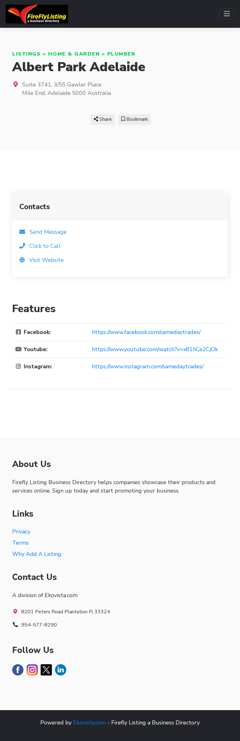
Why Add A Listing (36, 554)
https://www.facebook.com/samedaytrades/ (146, 332)
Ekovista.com (89, 722)
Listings (26, 54)
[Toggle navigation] (226, 13)
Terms (20, 543)
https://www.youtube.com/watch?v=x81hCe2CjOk (155, 349)
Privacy (21, 531)
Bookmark (136, 119)
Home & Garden (74, 54)
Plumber (121, 54)
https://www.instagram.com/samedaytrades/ (147, 366)
